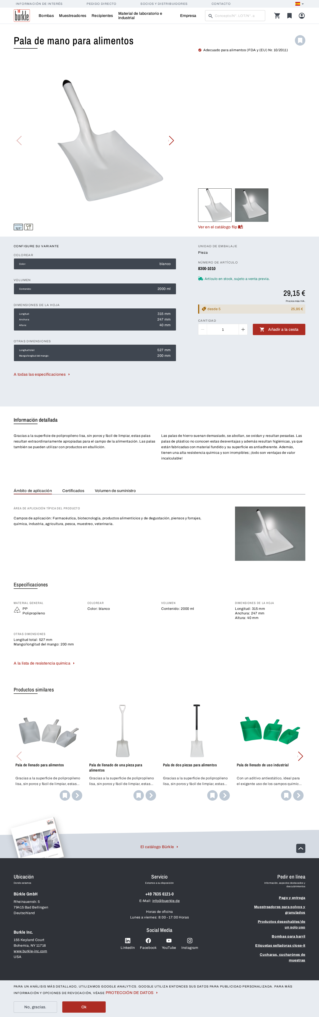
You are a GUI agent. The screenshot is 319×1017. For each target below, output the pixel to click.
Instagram (189, 948)
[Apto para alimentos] (28, 227)
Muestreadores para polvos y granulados (279, 909)
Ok (84, 1007)
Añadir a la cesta (283, 329)
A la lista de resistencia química (42, 663)
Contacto (221, 3)
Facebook (148, 948)
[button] (171, 140)
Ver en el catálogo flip (217, 227)
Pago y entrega (292, 898)
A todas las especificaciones (40, 374)
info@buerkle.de (166, 901)
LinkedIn (128, 948)
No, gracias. (35, 1007)
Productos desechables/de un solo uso (281, 924)
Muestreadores (72, 15)
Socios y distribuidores (163, 3)
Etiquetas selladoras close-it (280, 945)
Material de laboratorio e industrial (140, 15)
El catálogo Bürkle (157, 847)
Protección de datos (130, 993)
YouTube (169, 948)
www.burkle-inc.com (30, 951)
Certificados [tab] (73, 491)
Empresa (188, 15)
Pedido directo (102, 3)
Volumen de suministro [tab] (115, 491)
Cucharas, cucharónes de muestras (282, 957)
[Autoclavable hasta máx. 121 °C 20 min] (18, 227)
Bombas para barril (288, 936)
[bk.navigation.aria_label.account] (301, 15)
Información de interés (39, 3)
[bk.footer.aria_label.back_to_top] (300, 848)
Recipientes (102, 15)
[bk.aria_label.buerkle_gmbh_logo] (22, 15)
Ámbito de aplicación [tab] (33, 491)
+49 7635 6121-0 (159, 894)
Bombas (46, 15)
